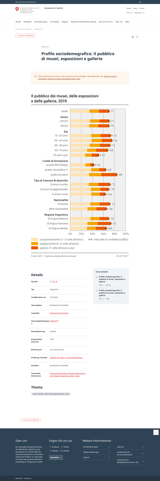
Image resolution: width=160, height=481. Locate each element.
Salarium (120, 447)
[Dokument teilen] (137, 37)
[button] (18, 21)
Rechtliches (19, 478)
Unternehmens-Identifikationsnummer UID (127, 461)
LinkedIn (65, 451)
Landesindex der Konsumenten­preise (124, 453)
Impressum (27, 478)
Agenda (86, 457)
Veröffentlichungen (90, 447)
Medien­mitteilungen (91, 452)
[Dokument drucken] (132, 37)
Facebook (55, 447)
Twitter (66, 447)
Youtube (55, 451)
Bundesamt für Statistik (54, 8)
